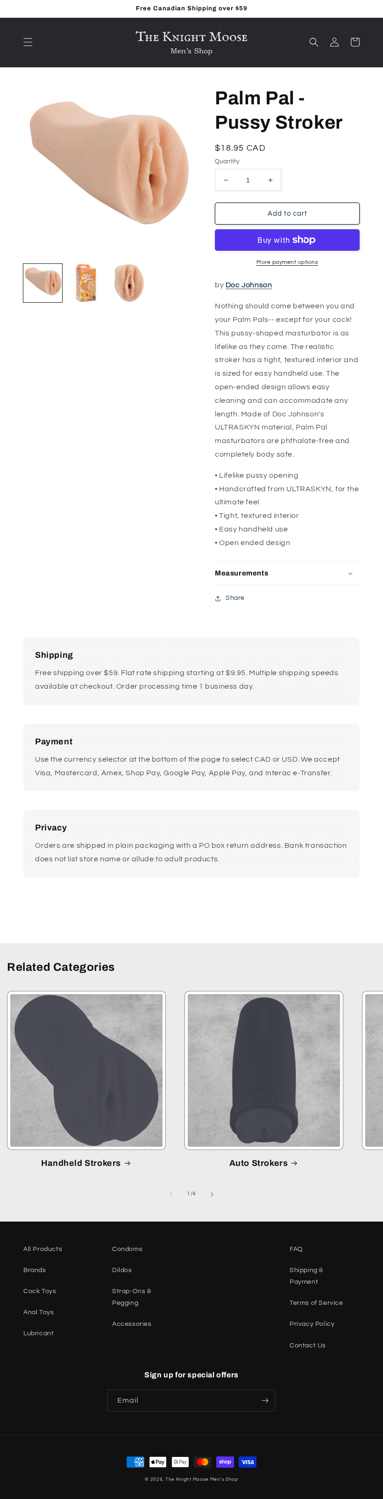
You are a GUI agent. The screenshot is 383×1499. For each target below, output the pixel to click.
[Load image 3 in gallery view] (129, 283)
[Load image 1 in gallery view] (42, 283)
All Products (42, 1249)
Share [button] (235, 598)
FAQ (296, 1249)
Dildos (122, 1270)
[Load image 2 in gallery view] (86, 283)
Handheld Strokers (81, 1163)
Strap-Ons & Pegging (131, 1297)
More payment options (287, 262)
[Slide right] (212, 1194)
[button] (28, 42)
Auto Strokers (258, 1163)
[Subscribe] (265, 1401)
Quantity (227, 161)
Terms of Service (316, 1303)
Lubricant (38, 1333)
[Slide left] (171, 1194)
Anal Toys (38, 1312)
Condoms (127, 1249)
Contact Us (308, 1345)
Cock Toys (39, 1291)
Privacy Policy (312, 1324)
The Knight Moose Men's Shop (201, 1479)
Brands (34, 1270)
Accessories (132, 1324)
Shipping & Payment (306, 1276)
